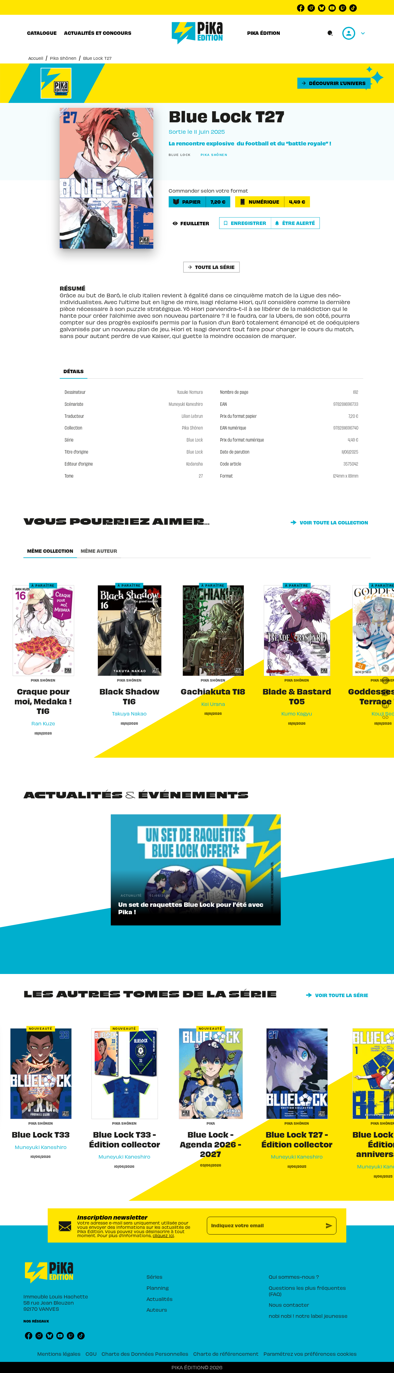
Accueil (35, 58)
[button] (334, 83)
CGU (91, 1354)
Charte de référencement (226, 1354)
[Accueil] (197, 33)
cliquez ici (163, 1235)
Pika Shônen (63, 58)
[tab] (41, 33)
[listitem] (301, 8)
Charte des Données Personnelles (145, 1354)
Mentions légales (59, 1354)
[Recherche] (330, 33)
